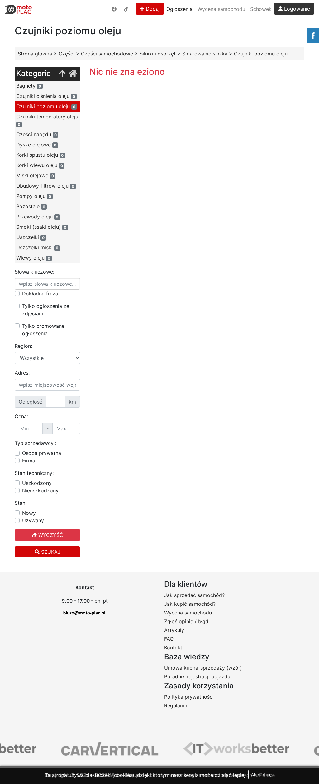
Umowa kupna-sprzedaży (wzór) (203, 668)
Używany (33, 520)
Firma (28, 460)
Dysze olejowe (36, 144)
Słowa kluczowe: (34, 272)
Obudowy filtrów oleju (45, 186)
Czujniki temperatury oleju (47, 120)
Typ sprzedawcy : (35, 443)
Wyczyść (50, 535)
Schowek (261, 9)
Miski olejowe (35, 175)
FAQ (169, 639)
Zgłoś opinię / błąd (186, 621)
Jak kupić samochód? (190, 604)
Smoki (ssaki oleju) (41, 227)
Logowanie (296, 9)
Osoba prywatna (41, 453)
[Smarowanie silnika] (62, 73)
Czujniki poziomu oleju (45, 106)
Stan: (20, 503)
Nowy (29, 513)
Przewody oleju (37, 216)
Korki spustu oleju (40, 155)
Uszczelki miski (37, 247)
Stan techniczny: (34, 473)
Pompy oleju (33, 196)
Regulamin (176, 705)
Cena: (21, 416)
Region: (23, 346)
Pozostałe (30, 206)
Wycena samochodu (221, 9)
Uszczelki (30, 237)
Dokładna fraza (40, 293)
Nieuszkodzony (40, 490)
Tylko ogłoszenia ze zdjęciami (45, 310)
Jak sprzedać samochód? (194, 595)
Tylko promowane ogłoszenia (43, 330)
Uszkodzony (37, 483)
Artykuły (174, 630)
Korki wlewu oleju (39, 165)
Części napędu (36, 134)
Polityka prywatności (189, 697)
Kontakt (173, 647)
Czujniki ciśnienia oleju (45, 96)
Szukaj (50, 552)
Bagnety (28, 86)
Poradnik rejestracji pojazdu (197, 676)
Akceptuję (261, 774)
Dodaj (152, 9)
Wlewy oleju (33, 258)
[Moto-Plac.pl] (18, 9)
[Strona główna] (73, 73)
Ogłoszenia (179, 9)
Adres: (22, 373)
